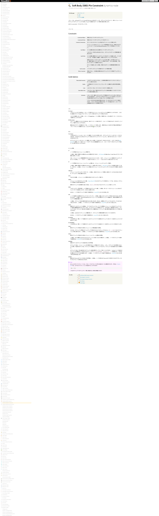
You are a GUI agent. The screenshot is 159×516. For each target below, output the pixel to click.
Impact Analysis (5, 162)
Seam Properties (5, 380)
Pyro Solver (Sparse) (5, 321)
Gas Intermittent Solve (6, 44)
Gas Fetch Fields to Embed (6, 23)
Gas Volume (4, 130)
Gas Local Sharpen (5, 50)
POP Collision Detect (5, 217)
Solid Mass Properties (6, 419)
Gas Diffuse (4, 2)
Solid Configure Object (6, 418)
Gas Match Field (5, 53)
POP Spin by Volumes (6, 271)
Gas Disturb (4, 5)
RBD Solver (4, 343)
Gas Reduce (4, 82)
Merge (3, 185)
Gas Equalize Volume (6, 13)
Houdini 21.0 (70, 3)
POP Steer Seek (5, 284)
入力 (79, 14)
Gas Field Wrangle (5, 26)
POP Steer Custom (5, 279)
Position (3, 316)
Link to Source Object (6, 177)
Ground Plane (4, 154)
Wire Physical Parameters (6, 499)
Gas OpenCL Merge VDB (6, 66)
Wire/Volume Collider (6, 505)
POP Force (4, 236)
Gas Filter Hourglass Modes (6, 29)
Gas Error (4, 15)
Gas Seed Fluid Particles (6, 100)
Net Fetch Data (4, 194)
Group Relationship (5, 158)
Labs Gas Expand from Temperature (8, 173)
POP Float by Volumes (6, 231)
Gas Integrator (4, 41)
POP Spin (4, 270)
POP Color (4, 220)
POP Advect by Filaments (6, 204)
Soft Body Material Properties (7, 409)
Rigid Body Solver (5, 358)
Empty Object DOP (91, 181)
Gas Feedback (4, 21)
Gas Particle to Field (5, 73)
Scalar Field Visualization (6, 377)
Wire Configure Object (6, 493)
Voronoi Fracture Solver (6, 481)
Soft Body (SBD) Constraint (7, 401)
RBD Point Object (5, 342)
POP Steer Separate (5, 286)
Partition (3, 308)
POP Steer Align (5, 274)
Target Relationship (5, 448)
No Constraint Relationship (6, 197)
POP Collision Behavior (6, 215)
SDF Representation (5, 364)
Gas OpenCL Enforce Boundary (7, 65)
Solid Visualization (5, 425)
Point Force (4, 313)
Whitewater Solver (5, 486)
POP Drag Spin (4, 226)
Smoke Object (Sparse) (6, 394)
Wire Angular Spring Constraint (86, 279)
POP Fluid (4, 234)
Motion (3, 188)
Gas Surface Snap (5, 114)
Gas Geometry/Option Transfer (7, 34)
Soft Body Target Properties (7, 415)
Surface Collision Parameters (7, 441)
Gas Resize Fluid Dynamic (6, 93)
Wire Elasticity (4, 494)
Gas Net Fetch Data (5, 55)
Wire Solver (4, 502)
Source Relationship (5, 427)
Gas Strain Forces (5, 109)
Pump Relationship (5, 318)
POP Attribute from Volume (7, 210)
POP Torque (4, 294)
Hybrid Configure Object (6, 161)
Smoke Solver (4, 396)
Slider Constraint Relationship (7, 389)
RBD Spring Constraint (6, 345)
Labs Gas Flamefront (5, 175)
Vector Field (4, 457)
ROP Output (4, 350)
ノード (76, 3)
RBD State (4, 347)
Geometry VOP (4, 148)
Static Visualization (5, 438)
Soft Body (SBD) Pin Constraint (7, 402)
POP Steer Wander (5, 290)
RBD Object (4, 337)
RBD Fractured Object (6, 331)
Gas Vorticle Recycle (5, 142)
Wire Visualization (5, 504)
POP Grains (4, 238)
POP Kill (3, 246)
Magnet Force (4, 178)
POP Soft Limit (4, 263)
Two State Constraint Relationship (8, 453)
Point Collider (4, 311)
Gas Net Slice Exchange (6, 61)
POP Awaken (4, 212)
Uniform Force (4, 454)
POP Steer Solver (5, 287)
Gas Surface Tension (5, 116)
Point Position (4, 314)
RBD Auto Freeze (5, 326)
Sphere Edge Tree (5, 429)
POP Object (4, 257)
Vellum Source (4, 469)
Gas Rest (3, 95)
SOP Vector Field (5, 374)
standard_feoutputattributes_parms (8, 513)
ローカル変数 (81, 17)
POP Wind (4, 299)
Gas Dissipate (4, 4)
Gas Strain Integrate (5, 111)
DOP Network (101, 154)
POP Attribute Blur (5, 209)
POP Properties (5, 258)
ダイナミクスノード (83, 3)
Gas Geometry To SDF (6, 33)
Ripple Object (4, 361)
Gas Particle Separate (6, 71)
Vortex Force (4, 483)
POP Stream (4, 292)
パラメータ (82, 13)
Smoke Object (4, 393)
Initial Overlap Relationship (7, 169)
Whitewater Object (5, 485)
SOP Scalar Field (5, 370)
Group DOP (96, 192)
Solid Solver (4, 422)
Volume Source (5, 475)
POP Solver (4, 265)
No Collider (4, 196)
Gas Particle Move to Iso (6, 69)
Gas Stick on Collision (6, 108)
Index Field (4, 166)
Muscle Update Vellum (6, 193)
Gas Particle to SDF (5, 74)
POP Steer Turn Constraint (6, 289)
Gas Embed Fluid (5, 9)
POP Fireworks (4, 230)
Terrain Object (4, 449)
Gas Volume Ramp (5, 132)
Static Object (4, 435)
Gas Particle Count (5, 68)
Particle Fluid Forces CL (6, 305)
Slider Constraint (5, 388)
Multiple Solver (4, 191)
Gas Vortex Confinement (6, 135)
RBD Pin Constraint (5, 340)
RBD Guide (4, 332)
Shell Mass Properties (6, 382)
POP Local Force (5, 249)
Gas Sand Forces (5, 98)
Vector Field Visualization (6, 459)
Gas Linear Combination (6, 49)
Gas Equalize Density (5, 12)
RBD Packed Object (5, 339)
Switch (3, 443)
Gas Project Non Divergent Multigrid (8, 79)
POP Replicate (4, 262)
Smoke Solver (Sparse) (6, 397)
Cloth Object (82, 283)
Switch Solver (4, 445)
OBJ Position (4, 202)
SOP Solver (4, 372)
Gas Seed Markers (5, 101)
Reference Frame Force (6, 354)
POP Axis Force (4, 214)
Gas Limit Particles (5, 47)
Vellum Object (4, 464)
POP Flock (4, 233)
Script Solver (4, 378)
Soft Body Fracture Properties (7, 407)
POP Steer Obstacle (5, 281)
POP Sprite (4, 273)
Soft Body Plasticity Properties (7, 410)
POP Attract (4, 207)
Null (3, 201)
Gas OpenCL (4, 63)
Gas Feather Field (5, 20)
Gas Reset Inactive (5, 90)
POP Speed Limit (5, 268)
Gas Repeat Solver (5, 89)
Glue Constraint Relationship (7, 151)
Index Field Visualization (6, 167)
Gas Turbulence (5, 122)
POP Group (4, 239)
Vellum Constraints (5, 462)
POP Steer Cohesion (5, 278)
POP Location (4, 250)
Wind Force (4, 488)
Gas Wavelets (4, 143)
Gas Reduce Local (5, 84)
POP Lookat (4, 252)
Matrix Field (4, 181)
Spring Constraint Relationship (7, 433)
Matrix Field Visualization (6, 183)
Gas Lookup (4, 52)
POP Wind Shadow (5, 300)
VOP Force (4, 456)
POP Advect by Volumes (6, 205)
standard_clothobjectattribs (7, 510)
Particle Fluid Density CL (6, 303)
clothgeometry (4, 509)
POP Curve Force (5, 221)
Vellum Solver (4, 467)
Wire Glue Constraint (5, 496)
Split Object (4, 432)
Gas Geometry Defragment (6, 31)
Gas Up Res (4, 124)
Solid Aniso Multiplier (5, 416)
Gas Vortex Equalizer (5, 137)
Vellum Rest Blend (5, 465)
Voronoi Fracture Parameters (7, 480)
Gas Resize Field (5, 92)
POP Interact (4, 244)
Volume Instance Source (6, 473)
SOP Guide (4, 367)
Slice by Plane (4, 386)
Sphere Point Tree (5, 430)
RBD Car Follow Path (5, 327)
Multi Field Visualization (6, 189)
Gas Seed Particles (5, 103)
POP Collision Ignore (5, 218)
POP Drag (4, 225)
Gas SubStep (4, 113)
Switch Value (4, 446)
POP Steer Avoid (5, 276)
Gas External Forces (5, 17)
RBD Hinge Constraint (6, 334)
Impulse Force (4, 164)
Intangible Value (5, 172)
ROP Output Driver (5, 351)
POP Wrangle (4, 302)
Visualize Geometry (5, 472)
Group (3, 156)
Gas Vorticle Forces (5, 138)
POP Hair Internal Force (6, 241)
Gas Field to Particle (5, 28)
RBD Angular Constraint (6, 322)
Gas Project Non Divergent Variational (8, 81)
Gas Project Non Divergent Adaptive (8, 77)
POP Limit (4, 247)
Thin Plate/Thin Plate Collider (7, 451)
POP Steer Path (5, 282)
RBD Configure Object (6, 329)
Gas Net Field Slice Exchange (7, 58)
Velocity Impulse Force (6, 470)
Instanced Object (5, 170)
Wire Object (82, 281)
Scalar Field (4, 375)
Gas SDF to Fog (5, 97)
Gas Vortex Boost (5, 133)
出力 (79, 16)
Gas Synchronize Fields (6, 117)
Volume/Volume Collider (6, 477)
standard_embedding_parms (7, 512)
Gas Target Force (5, 119)
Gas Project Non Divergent (6, 76)
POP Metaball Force (5, 255)
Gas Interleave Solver (6, 42)
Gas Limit (4, 45)
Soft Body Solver (5, 413)
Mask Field (4, 180)
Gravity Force (4, 153)
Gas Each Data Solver (6, 7)
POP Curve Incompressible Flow (7, 223)
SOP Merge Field (5, 369)
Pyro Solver (4, 319)
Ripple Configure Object (6, 359)
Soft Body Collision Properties (7, 406)
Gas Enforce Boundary (6, 10)
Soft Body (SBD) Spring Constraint (86, 275)
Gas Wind (4, 145)
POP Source (4, 266)
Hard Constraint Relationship (7, 159)
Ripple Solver (4, 362)
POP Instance (4, 242)
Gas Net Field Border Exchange (7, 57)
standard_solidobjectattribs (7, 515)
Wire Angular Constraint (84, 277)
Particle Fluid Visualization (6, 306)
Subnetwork (4, 440)
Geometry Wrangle (5, 150)
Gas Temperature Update (6, 121)
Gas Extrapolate (5, 18)
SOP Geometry (4, 366)
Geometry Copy (5, 146)
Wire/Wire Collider (5, 507)
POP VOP (4, 295)
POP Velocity (4, 297)
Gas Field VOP (4, 25)
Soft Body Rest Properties (6, 412)
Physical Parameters (5, 310)
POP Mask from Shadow (6, 254)
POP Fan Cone (4, 228)
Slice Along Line (5, 385)
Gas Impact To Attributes (6, 37)
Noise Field (4, 199)
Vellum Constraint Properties (7, 461)
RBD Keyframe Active (6, 335)
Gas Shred (4, 105)
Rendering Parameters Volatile (7, 356)
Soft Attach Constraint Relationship (8, 399)
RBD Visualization (5, 348)
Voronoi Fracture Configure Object (8, 478)
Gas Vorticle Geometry (6, 140)
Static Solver (4, 437)
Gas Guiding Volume (5, 36)
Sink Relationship (5, 383)
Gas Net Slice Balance (6, 60)
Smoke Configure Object (6, 391)
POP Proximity (4, 260)
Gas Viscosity (4, 129)
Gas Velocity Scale (5, 126)
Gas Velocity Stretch (5, 127)
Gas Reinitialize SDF (5, 85)
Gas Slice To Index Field (6, 106)
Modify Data (4, 186)
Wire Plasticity (4, 501)
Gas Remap (4, 87)
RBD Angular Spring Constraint (7, 324)
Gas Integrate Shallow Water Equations (9, 39)
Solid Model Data (5, 421)
